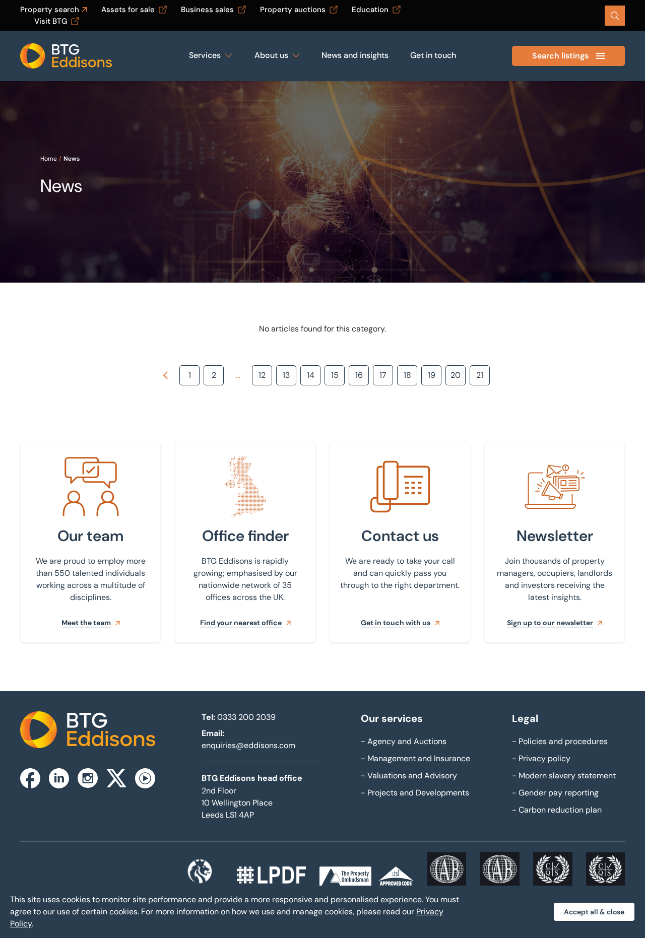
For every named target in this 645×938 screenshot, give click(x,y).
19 (431, 375)
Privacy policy (541, 758)
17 (382, 375)
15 (335, 375)
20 (455, 375)
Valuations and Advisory (409, 775)
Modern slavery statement (564, 775)
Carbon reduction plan (557, 810)
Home (48, 159)
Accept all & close (594, 911)
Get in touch (433, 55)
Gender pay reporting (555, 792)
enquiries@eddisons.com (248, 745)
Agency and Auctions (403, 741)
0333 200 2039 (246, 717)
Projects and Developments (415, 792)
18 (407, 375)
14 (310, 375)
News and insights (355, 55)
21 (479, 375)
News (71, 159)
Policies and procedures (560, 741)
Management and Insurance (415, 758)
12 (262, 375)
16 (359, 375)
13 (286, 375)
